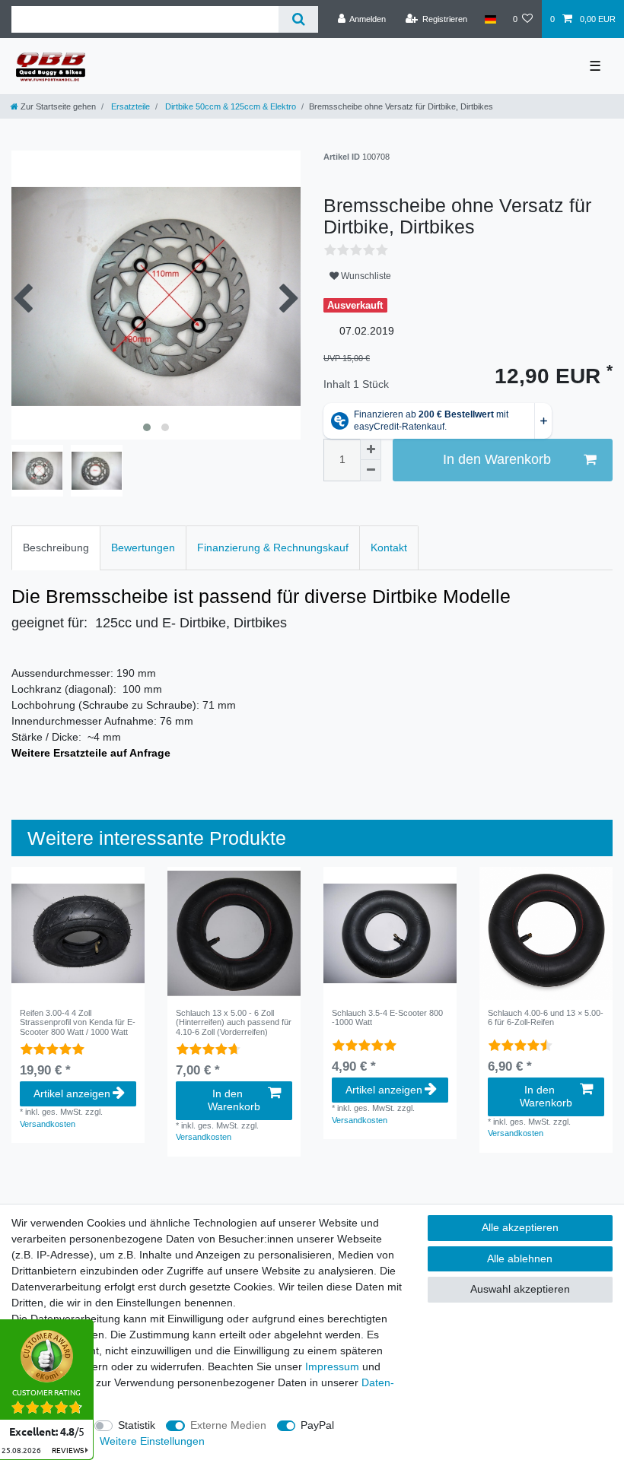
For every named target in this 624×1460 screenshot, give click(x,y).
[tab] (55, 547)
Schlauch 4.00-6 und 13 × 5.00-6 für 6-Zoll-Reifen (545, 1017)
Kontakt (389, 547)
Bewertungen (143, 547)
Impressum (332, 1366)
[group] (78, 933)
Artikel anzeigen (71, 1093)
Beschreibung (56, 547)
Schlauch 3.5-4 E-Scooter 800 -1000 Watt (387, 1017)
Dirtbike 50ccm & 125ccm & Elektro (229, 106)
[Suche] (298, 19)
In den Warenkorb (497, 459)
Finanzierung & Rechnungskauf (273, 547)
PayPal (317, 1425)
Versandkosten (47, 1123)
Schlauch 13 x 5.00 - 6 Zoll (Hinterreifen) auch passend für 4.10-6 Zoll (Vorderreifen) (233, 1022)
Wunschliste (365, 276)
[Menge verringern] (370, 470)
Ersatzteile (129, 106)
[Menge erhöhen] (370, 449)
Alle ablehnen (519, 1258)
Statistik (136, 1425)
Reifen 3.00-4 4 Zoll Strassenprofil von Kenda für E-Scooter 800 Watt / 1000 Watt (77, 1022)
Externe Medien (228, 1425)
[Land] (490, 19)
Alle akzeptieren (520, 1227)
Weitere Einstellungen (152, 1441)
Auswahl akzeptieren (520, 1289)
